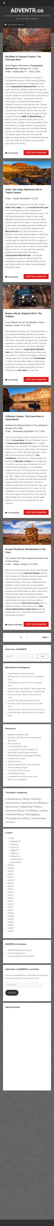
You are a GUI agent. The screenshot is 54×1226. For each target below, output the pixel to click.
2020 (12, 880)
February (17, 859)
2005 (12, 925)
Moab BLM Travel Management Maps (22, 753)
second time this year (38, 207)
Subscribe (12, 993)
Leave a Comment (15, 625)
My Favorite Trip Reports (17, 780)
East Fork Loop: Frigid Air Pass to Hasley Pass (26, 710)
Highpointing (25, 806)
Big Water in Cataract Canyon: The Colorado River (27, 40)
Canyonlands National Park (23, 86)
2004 (12, 928)
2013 (12, 901)
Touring (9, 822)
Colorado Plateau (31, 573)
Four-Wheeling (40, 802)
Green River (19, 440)
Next (45, 637)
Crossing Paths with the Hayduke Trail (23, 750)
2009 (12, 913)
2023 (12, 871)
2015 (12, 895)
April (15, 853)
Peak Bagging (31, 814)
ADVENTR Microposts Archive (20, 950)
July (15, 844)
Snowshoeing (38, 818)
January (16, 862)
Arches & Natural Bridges (18, 768)
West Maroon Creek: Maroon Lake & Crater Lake (26, 689)
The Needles (39, 358)
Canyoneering (12, 802)
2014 (12, 898)
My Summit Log (14, 744)
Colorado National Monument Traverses (24, 765)
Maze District (11, 231)
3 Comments (13, 153)
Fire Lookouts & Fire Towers (19, 771)
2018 (12, 886)
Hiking (37, 806)
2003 (12, 931)
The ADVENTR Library (16, 774)
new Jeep (22, 370)
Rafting (25, 818)
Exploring (25, 802)
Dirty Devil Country (30, 603)
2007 (12, 919)
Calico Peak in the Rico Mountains (21, 674)
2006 (12, 922)
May (15, 850)
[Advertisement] (27, 1049)
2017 (12, 889)
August (16, 841)
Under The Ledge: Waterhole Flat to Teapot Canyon (27, 173)
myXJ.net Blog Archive (16, 953)
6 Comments (13, 277)
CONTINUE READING (37, 153)
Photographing (12, 818)
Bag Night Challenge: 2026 (18, 735)
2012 (12, 904)
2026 (12, 838)
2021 (12, 877)
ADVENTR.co (27, 10)
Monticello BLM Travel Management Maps (24, 756)
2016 (12, 892)
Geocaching (11, 806)
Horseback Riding (13, 810)
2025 (12, 865)
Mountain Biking (15, 814)
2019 (12, 883)
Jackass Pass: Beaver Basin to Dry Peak (24, 701)
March (16, 856)
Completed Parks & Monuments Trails (23, 777)
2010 (12, 910)
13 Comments (13, 513)
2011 (12, 907)
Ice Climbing (31, 810)
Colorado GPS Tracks (16, 759)
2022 (12, 874)
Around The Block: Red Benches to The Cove (27, 533)
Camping (35, 799)
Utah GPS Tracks (14, 762)
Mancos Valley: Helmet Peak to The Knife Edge (26, 692)
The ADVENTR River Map (17, 747)
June (15, 847)
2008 (12, 916)
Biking (26, 799)
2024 (12, 868)
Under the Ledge (13, 207)
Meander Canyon (23, 461)
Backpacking (14, 799)
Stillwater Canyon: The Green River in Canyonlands (27, 400)
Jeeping (44, 810)
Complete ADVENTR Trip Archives (21, 956)
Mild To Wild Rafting (31, 116)
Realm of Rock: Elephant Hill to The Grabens (27, 297)
